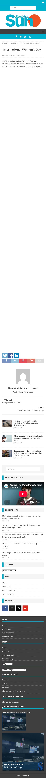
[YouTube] (25, 36)
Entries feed (6, 586)
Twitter (4, 683)
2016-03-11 (8, 55)
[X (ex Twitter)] (12, 608)
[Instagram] (30, 36)
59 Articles (34, 388)
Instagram (6, 687)
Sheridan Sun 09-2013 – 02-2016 (13, 691)
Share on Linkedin (16, 355)
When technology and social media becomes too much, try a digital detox (28, 438)
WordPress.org (8, 594)
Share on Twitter (5, 355)
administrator (20, 55)
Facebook (5, 680)
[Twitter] (21, 36)
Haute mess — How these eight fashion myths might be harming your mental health (28, 453)
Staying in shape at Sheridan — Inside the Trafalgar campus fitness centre (27, 423)
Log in (4, 582)
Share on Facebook (10, 355)
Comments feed (8, 590)
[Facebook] (16, 36)
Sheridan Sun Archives (10, 702)
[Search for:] (23, 8)
